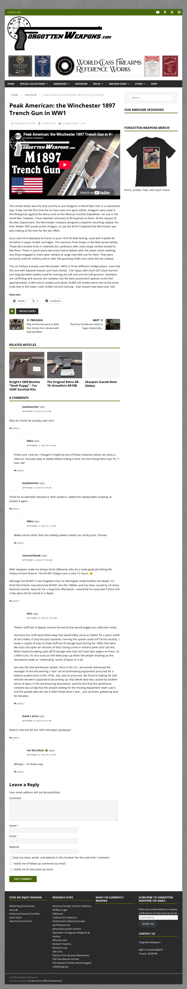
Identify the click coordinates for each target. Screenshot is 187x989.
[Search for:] (151, 98)
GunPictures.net (61, 925)
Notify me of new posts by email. (34, 869)
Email (13, 836)
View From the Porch (20, 921)
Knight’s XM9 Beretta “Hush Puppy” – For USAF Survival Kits (24, 386)
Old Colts (57, 951)
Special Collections (32, 83)
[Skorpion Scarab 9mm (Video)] (102, 365)
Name (13, 825)
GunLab (13, 909)
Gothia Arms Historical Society (68, 921)
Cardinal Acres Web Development (45, 980)
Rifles (96, 83)
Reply (16, 428)
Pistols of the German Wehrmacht (70, 955)
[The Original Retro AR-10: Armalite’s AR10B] (64, 365)
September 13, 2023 (25, 123)
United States (27, 311)
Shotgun (66, 123)
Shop (154, 83)
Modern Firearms (61, 943)
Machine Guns (117, 83)
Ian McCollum (48, 123)
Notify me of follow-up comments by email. (40, 863)
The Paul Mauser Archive (65, 959)
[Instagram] (179, 12)
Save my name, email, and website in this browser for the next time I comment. (61, 857)
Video (75, 123)
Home (10, 83)
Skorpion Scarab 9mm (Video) (101, 384)
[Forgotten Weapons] (59, 50)
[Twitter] (172, 12)
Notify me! (148, 923)
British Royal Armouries (22, 906)
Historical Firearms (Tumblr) (24, 913)
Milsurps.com (59, 940)
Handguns (60, 83)
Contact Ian (13, 12)
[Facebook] (165, 12)
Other (138, 83)
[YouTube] (157, 12)
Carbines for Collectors (64, 917)
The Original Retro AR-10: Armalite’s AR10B (63, 384)
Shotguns (81, 83)
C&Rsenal (57, 913)
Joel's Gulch (15, 917)
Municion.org (59, 947)
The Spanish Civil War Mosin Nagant (71, 962)
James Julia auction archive (66, 928)
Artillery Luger (60, 909)
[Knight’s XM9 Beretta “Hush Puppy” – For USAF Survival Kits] (26, 365)
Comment (15, 798)
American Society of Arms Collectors (71, 906)
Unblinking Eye (60, 966)
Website (14, 847)
